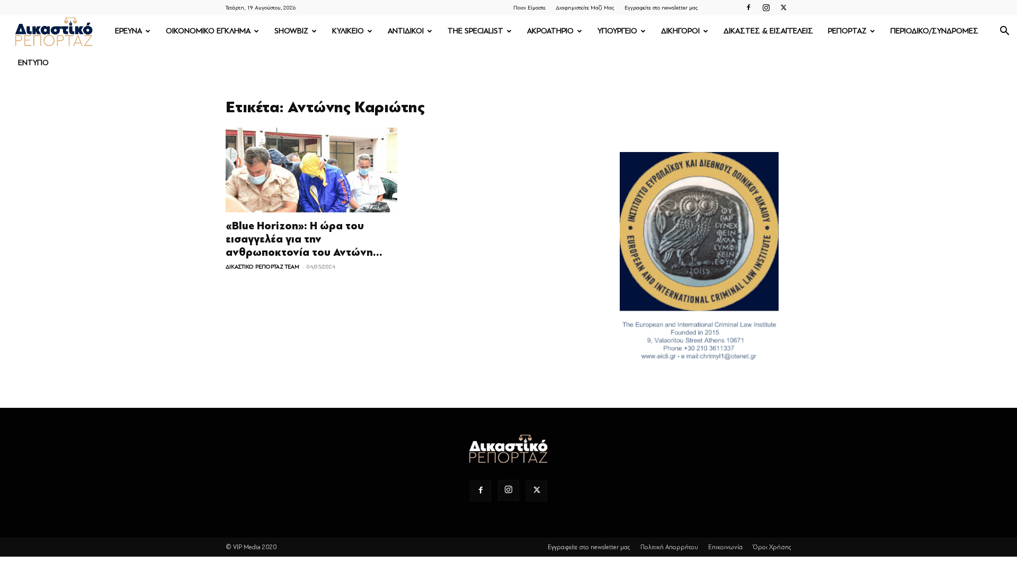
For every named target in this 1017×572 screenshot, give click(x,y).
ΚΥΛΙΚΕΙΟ (348, 30)
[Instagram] (766, 7)
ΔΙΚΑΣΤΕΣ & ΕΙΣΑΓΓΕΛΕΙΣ (768, 30)
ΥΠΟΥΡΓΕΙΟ (617, 30)
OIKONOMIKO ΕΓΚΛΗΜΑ (208, 30)
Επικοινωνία (725, 547)
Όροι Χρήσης (772, 547)
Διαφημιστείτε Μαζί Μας (585, 7)
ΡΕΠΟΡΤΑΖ (847, 30)
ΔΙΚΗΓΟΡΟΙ (680, 30)
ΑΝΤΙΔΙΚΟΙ (406, 30)
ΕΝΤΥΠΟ (33, 62)
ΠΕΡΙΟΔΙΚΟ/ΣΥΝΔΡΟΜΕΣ (934, 30)
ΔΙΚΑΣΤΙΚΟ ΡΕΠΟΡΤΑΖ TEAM (262, 266)
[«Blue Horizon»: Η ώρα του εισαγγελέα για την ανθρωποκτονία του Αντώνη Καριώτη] (311, 170)
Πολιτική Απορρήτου (669, 547)
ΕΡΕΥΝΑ (128, 30)
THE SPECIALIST (475, 30)
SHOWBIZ (291, 30)
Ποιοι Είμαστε (529, 7)
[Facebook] (748, 7)
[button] (1004, 32)
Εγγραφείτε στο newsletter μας (661, 7)
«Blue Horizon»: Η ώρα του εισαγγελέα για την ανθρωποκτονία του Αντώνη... (304, 239)
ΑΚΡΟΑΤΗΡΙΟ (550, 30)
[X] (783, 7)
